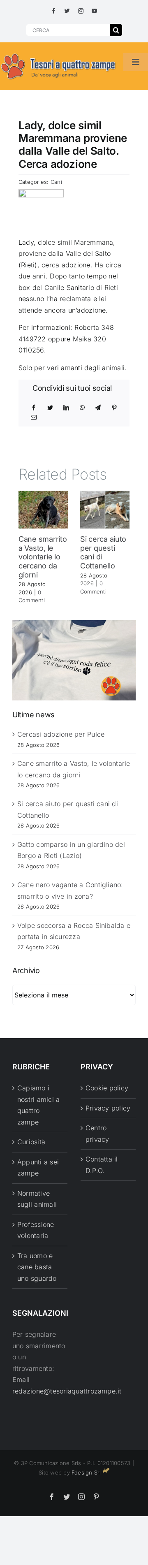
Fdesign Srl (86, 1472)
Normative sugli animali (37, 1199)
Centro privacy (97, 1133)
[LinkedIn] (66, 408)
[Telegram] (98, 408)
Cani (56, 182)
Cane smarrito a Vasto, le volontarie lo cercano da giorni (42, 557)
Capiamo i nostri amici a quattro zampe (38, 1105)
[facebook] (53, 11)
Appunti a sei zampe (38, 1168)
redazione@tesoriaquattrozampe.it (67, 1391)
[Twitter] (50, 408)
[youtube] (94, 11)
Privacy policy (108, 1108)
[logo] (58, 54)
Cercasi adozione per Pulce (60, 734)
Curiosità (31, 1142)
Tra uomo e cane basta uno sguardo (37, 1267)
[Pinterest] (114, 408)
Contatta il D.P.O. (102, 1165)
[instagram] (80, 11)
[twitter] (67, 11)
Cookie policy (107, 1088)
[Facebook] (34, 408)
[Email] (34, 417)
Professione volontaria (35, 1230)
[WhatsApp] (82, 408)
